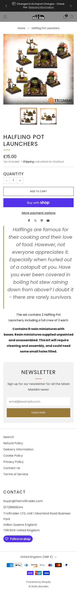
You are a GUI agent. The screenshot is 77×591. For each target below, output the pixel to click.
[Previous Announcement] (6, 6)
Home (21, 28)
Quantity (13, 174)
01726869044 (13, 507)
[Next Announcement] (71, 6)
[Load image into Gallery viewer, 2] (48, 116)
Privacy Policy (13, 462)
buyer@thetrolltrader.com (23, 501)
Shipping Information (41, 7)
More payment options (39, 213)
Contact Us (11, 468)
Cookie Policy (13, 455)
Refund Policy (13, 443)
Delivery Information (18, 449)
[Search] (72, 16)
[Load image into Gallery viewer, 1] (28, 116)
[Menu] (5, 17)
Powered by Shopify (38, 581)
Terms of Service (15, 474)
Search (8, 437)
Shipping (28, 161)
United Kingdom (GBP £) (36, 557)
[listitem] (38, 6)
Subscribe (38, 412)
